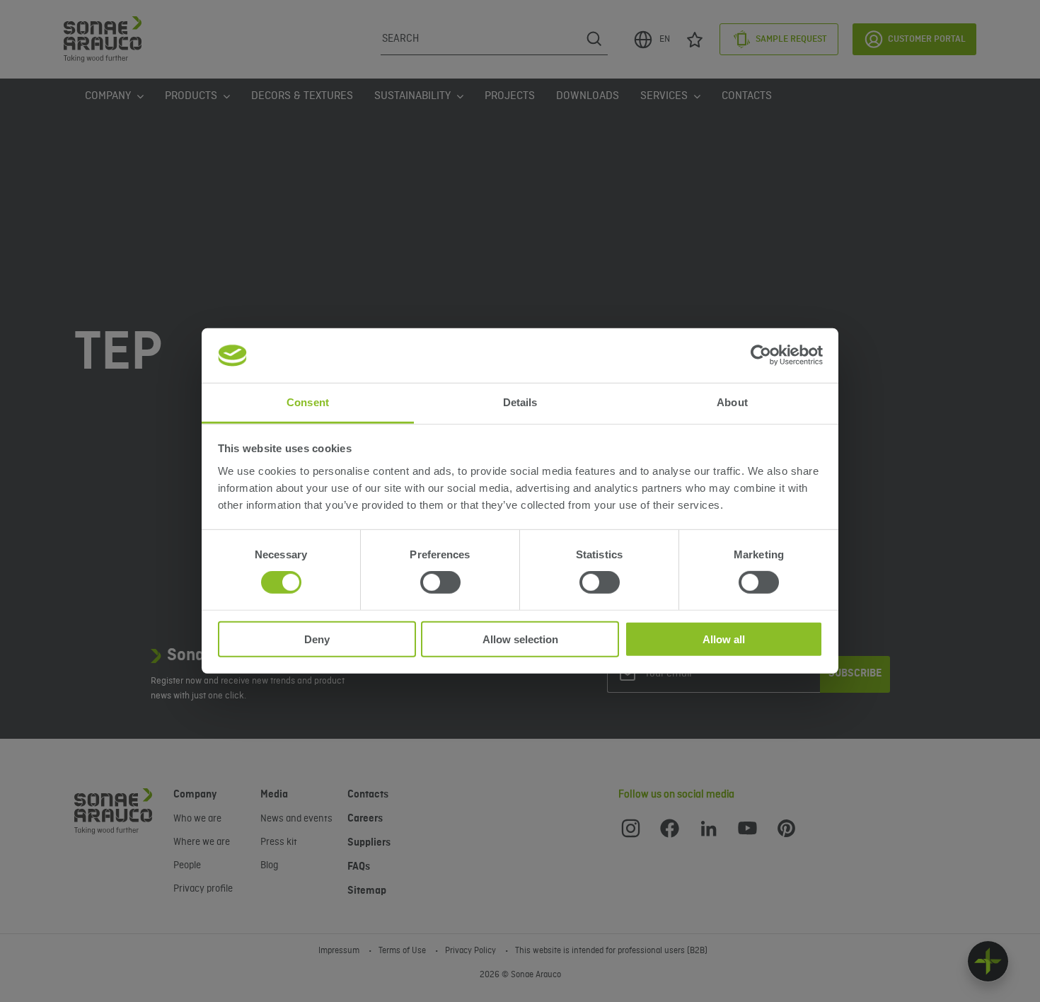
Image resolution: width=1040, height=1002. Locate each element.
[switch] (440, 582)
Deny (317, 639)
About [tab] (732, 402)
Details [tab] (520, 402)
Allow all (724, 639)
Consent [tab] (308, 402)
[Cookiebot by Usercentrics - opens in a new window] (761, 355)
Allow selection (520, 639)
